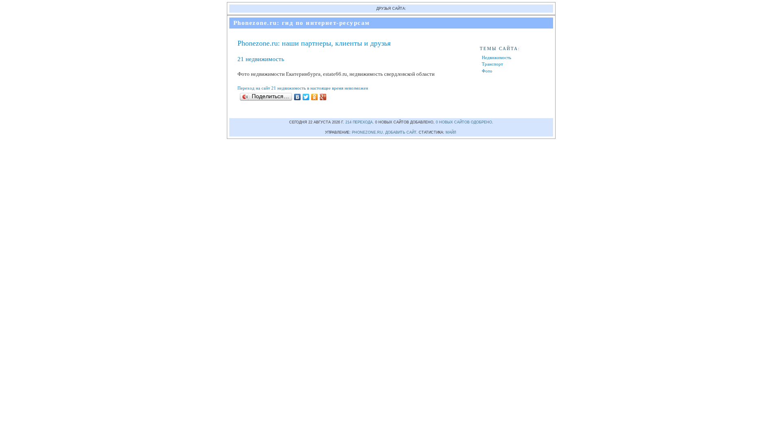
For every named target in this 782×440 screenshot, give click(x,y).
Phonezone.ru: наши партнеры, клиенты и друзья (314, 43)
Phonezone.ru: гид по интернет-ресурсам (301, 23)
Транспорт (492, 64)
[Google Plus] (323, 97)
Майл (451, 132)
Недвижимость (496, 57)
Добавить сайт (400, 132)
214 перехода (359, 122)
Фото (487, 70)
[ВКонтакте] (297, 97)
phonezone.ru (367, 132)
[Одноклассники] (314, 97)
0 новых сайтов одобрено (464, 122)
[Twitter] (306, 97)
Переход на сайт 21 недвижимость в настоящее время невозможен (302, 88)
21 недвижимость (260, 59)
